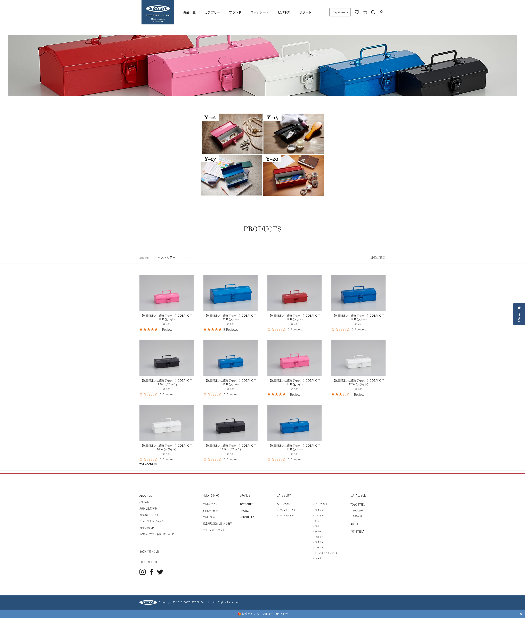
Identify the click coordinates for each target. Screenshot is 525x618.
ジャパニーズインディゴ (326, 553)
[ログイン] (381, 12)
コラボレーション (149, 514)
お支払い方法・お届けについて (156, 534)
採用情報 (144, 502)
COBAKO (357, 516)
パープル (319, 547)
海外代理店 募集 (148, 508)
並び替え (144, 257)
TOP (141, 464)
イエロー (319, 537)
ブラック (319, 510)
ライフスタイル (286, 515)
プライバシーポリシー (215, 529)
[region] (262, 614)
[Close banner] (521, 614)
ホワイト (319, 515)
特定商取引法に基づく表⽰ (217, 523)
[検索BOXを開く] (373, 12)
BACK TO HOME (149, 552)
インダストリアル (287, 510)
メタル (318, 558)
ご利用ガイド (210, 504)
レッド (318, 521)
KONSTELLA (247, 517)
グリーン (319, 531)
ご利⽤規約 (209, 517)
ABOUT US (145, 495)
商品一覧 (189, 12)
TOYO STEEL (247, 504)
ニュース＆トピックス (151, 521)
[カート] (365, 12)
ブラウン (319, 542)
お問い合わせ (146, 527)
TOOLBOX (358, 511)
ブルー (318, 526)
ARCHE (244, 510)
